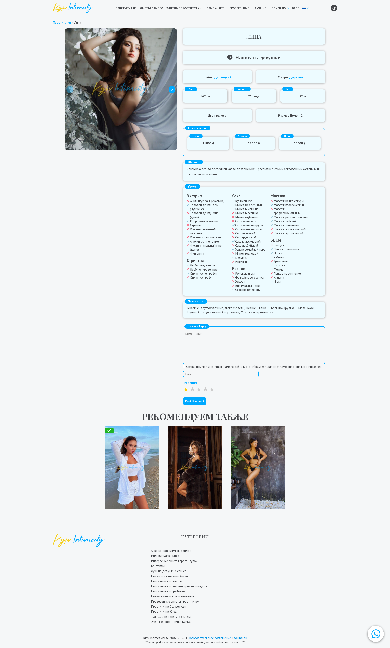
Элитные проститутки (184, 8)
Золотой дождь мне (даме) (204, 215)
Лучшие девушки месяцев (168, 571)
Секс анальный (245, 233)
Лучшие (260, 8)
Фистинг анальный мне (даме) (206, 247)
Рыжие (262, 308)
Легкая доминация (286, 249)
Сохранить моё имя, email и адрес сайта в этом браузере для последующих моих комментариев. (254, 366)
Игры (277, 281)
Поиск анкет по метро (166, 581)
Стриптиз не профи (203, 273)
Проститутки (126, 8)
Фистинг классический (205, 237)
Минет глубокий (246, 217)
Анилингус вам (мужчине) (207, 201)
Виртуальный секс (247, 286)
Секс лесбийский (246, 245)
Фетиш (278, 269)
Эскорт (240, 281)
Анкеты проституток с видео (171, 551)
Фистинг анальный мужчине (203, 231)
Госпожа (279, 265)
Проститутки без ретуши (168, 606)
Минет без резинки (248, 205)
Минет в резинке (247, 213)
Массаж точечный (286, 225)
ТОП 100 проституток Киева (171, 617)
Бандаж (279, 245)
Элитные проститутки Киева (171, 622)
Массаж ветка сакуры (289, 201)
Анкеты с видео (151, 8)
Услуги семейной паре (250, 249)
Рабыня (279, 257)
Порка (278, 253)
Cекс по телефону (247, 290)
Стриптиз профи (201, 277)
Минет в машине (246, 209)
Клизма (279, 277)
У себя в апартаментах (257, 312)
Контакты (158, 566)
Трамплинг (281, 261)
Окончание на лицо (248, 229)
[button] (376, 634)
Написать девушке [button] (256, 57)
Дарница (296, 77)
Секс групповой (245, 237)
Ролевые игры (245, 273)
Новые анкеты (215, 8)
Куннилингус (243, 201)
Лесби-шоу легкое (202, 265)
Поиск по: (279, 8)
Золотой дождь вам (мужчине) (204, 207)
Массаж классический (289, 205)
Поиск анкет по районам (168, 591)
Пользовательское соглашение (172, 596)
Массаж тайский (285, 221)
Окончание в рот (247, 221)
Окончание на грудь (249, 225)
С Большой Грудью (281, 308)
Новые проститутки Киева (169, 576)
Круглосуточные (211, 308)
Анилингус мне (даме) (205, 241)
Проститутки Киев (164, 611)
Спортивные (230, 312)
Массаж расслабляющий (291, 217)
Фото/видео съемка (249, 277)
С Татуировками (209, 312)
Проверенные (239, 8)
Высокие (193, 308)
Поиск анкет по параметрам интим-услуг (179, 586)
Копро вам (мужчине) (204, 221)
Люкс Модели (234, 308)
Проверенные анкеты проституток (175, 601)
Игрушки (241, 262)
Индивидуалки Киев (165, 556)
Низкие (251, 308)
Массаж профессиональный (287, 211)
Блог (295, 8)
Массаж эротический (288, 233)
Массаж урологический (290, 229)
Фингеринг (197, 253)
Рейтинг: (190, 383)
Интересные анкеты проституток (174, 561)
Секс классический (248, 241)
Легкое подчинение (287, 273)
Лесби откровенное (204, 269)
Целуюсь (241, 258)
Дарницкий (222, 77)
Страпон (196, 225)
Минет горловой (246, 253)
